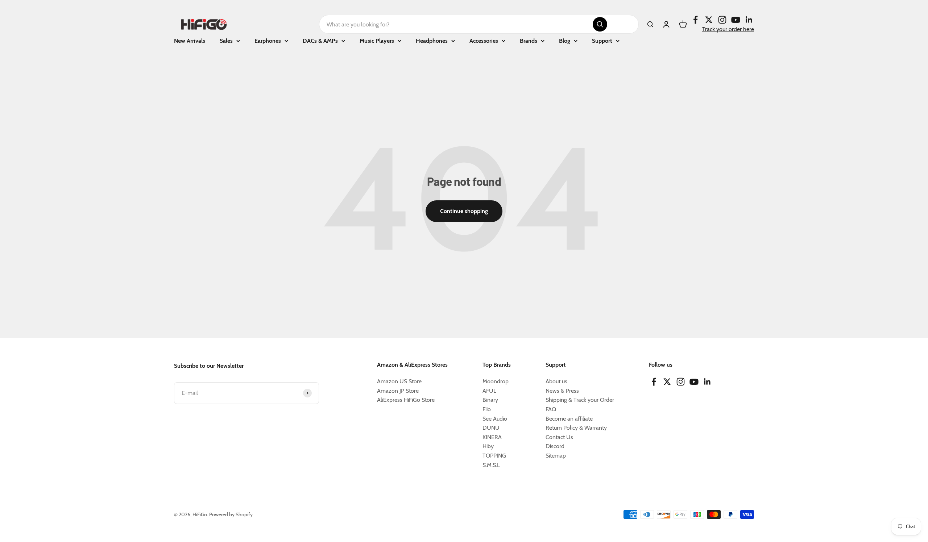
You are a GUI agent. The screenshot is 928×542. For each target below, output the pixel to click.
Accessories (483, 40)
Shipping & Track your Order (580, 399)
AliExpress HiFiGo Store (406, 399)
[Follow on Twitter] (709, 20)
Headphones (432, 40)
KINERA (492, 437)
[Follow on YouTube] (736, 20)
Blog (564, 40)
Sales (226, 40)
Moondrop (495, 381)
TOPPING (494, 455)
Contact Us (559, 437)
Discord (555, 446)
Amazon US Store (399, 381)
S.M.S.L (491, 465)
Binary (490, 399)
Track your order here (728, 29)
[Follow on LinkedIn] (749, 20)
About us (556, 381)
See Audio (494, 418)
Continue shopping (464, 211)
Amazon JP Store (398, 390)
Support (602, 40)
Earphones (267, 40)
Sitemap (556, 455)
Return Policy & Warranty (576, 427)
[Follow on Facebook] (695, 20)
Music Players (377, 40)
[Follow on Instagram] (722, 20)
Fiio (486, 409)
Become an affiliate (569, 418)
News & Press (562, 390)
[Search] (600, 24)
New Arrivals (189, 40)
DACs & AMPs (320, 40)
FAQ (551, 409)
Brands (528, 40)
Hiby (488, 446)
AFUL (489, 390)
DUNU (491, 427)
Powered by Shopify (231, 514)
